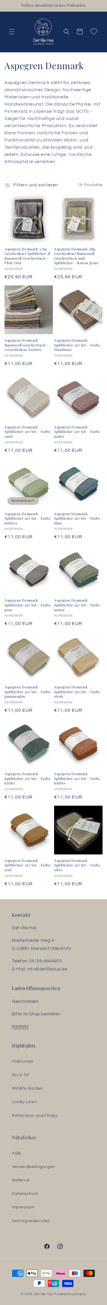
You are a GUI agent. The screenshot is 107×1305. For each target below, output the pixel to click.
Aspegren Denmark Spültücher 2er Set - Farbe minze (77, 605)
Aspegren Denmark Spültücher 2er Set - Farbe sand (27, 432)
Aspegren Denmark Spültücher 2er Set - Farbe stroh (77, 692)
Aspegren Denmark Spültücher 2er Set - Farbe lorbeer (27, 518)
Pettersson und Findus (35, 1116)
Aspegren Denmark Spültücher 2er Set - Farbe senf (27, 865)
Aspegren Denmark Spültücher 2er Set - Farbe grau (27, 605)
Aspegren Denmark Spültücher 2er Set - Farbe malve (77, 432)
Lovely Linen (24, 1102)
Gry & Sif (20, 1075)
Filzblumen (23, 1061)
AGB (16, 1153)
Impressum (23, 1207)
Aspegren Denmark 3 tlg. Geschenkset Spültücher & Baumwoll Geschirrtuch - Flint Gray (27, 256)
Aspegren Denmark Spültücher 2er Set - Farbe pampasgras (27, 692)
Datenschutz (25, 1194)
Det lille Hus (43, 1294)
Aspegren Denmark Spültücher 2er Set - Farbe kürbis (77, 778)
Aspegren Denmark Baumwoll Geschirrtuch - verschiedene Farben (26, 345)
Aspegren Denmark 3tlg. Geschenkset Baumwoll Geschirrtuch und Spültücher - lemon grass (76, 256)
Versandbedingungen (33, 1167)
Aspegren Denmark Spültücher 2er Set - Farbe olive (77, 865)
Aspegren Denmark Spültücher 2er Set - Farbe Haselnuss (77, 345)
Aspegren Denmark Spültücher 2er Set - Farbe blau (77, 518)
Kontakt (20, 1026)
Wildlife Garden (27, 1088)
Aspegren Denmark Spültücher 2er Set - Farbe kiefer (27, 778)
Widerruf (20, 1180)
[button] (11, 31)
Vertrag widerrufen (31, 1221)
